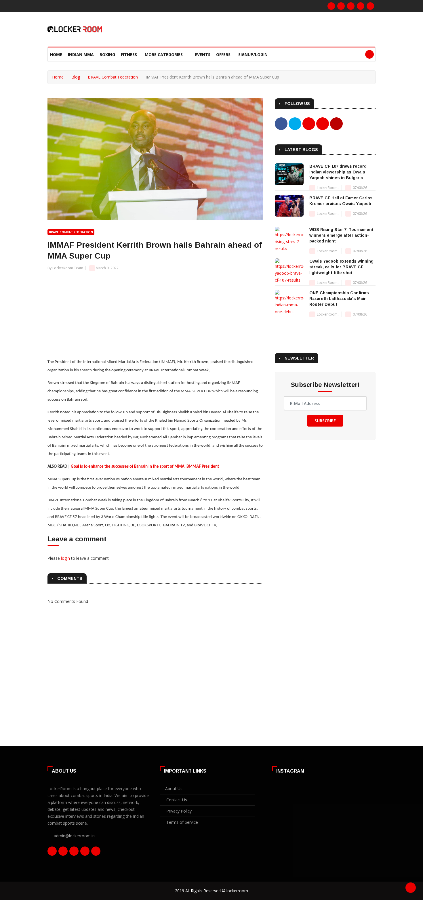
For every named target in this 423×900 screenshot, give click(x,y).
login (65, 558)
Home (56, 54)
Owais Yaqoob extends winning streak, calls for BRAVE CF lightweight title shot (341, 267)
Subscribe (325, 420)
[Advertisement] (155, 311)
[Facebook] (331, 6)
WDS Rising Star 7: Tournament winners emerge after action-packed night (341, 235)
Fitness (129, 54)
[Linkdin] (360, 6)
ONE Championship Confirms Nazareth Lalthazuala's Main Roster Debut (339, 299)
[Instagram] (341, 6)
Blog (75, 77)
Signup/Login (253, 54)
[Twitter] (351, 6)
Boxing (107, 54)
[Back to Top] (410, 887)
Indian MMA (81, 54)
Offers (223, 54)
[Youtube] (370, 6)
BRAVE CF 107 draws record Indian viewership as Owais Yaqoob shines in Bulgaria (338, 172)
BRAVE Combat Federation (113, 77)
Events (202, 54)
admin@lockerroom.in (74, 835)
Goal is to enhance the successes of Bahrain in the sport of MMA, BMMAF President (145, 467)
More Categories (164, 54)
